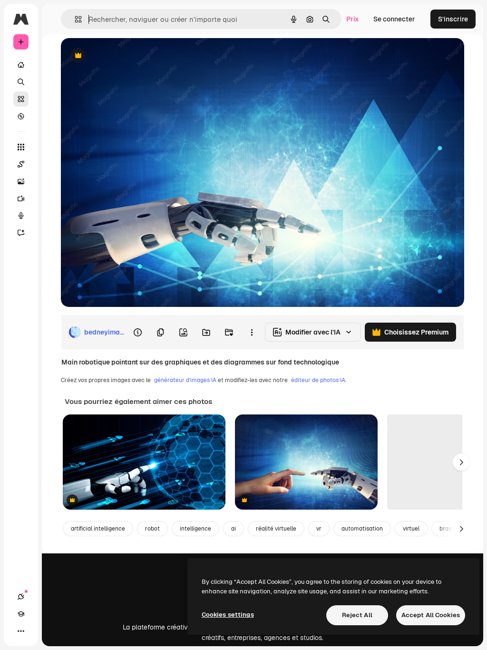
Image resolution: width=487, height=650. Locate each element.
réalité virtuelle (276, 528)
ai (233, 528)
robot (152, 528)
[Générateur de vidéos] (21, 198)
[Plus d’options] (251, 332)
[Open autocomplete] (74, 19)
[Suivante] (461, 462)
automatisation (362, 528)
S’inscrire (453, 19)
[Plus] (21, 631)
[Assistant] (21, 232)
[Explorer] (21, 116)
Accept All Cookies (430, 615)
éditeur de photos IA (318, 380)
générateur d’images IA (185, 380)
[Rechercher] (21, 81)
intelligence (195, 528)
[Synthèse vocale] (21, 215)
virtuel (411, 528)
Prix (352, 19)
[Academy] (21, 613)
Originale (123, 55)
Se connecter (394, 19)
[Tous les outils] (21, 147)
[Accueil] (21, 64)
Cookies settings (228, 615)
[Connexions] (21, 596)
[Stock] (21, 99)
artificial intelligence (98, 528)
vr (318, 528)
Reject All (357, 615)
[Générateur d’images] (21, 181)
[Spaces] (21, 164)
